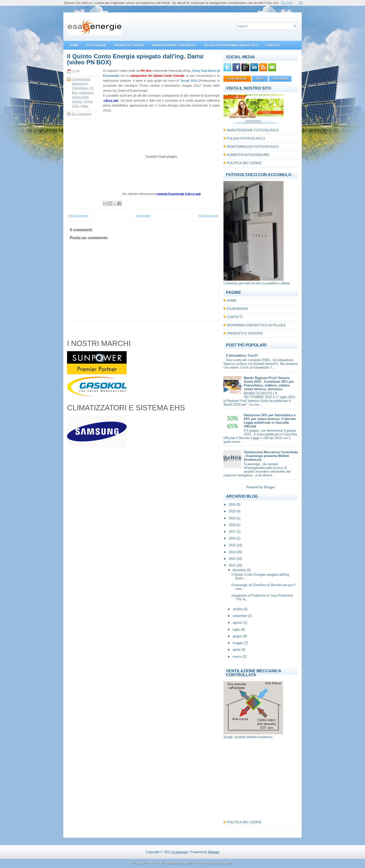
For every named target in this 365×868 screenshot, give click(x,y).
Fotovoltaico (80, 88)
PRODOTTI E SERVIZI (129, 45)
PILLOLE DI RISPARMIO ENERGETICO (230, 45)
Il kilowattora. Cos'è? (242, 355)
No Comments (81, 114)
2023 (233, 511)
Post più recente (78, 215)
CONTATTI (272, 45)
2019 (233, 518)
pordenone (86, 92)
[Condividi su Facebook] (119, 203)
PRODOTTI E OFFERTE (245, 333)
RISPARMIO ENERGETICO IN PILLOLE (256, 325)
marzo (238, 656)
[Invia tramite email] (105, 203)
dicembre (240, 570)
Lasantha (191, 862)
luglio (237, 629)
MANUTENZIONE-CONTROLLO (174, 45)
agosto (238, 622)
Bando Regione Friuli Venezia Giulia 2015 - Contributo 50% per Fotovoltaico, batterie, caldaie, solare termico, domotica (269, 383)
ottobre (238, 609)
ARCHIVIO (280, 78)
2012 (233, 565)
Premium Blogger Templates (216, 862)
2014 (233, 552)
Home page (143, 215)
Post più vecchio (208, 215)
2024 (233, 504)
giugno (238, 636)
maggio (238, 643)
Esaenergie (80, 83)
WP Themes (157, 862)
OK (300, 3)
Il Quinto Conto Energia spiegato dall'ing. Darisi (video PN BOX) (135, 59)
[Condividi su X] (114, 203)
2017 (233, 531)
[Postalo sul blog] (110, 203)
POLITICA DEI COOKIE (244, 163)
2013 (233, 559)
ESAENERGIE (96, 45)
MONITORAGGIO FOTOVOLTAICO (253, 147)
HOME (74, 45)
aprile (237, 649)
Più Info (286, 3)
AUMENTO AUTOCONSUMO (248, 155)
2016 (233, 538)
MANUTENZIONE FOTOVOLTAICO (253, 130)
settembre (240, 616)
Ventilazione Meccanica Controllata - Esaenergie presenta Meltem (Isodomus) (271, 455)
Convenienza (81, 79)
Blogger (269, 487)
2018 (233, 525)
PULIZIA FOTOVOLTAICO (246, 138)
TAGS (260, 78)
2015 (233, 545)
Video (84, 106)
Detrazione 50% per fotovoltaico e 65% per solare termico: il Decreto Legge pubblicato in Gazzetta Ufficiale (270, 420)
